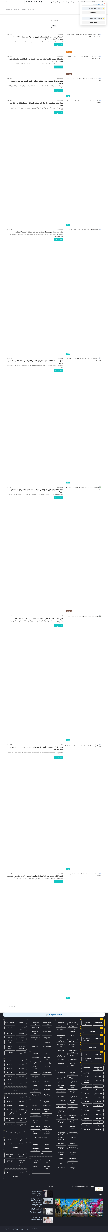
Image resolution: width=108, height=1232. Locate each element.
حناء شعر (61, 1158)
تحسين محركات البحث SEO (86, 1039)
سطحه (35, 1102)
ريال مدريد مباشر (47, 1063)
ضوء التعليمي (98, 1054)
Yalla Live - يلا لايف (9, 1042)
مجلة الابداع (86, 1101)
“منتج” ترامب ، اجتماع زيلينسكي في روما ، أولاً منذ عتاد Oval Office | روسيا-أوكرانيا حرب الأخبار (37, 38)
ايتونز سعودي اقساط (72, 1086)
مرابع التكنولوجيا (87, 1073)
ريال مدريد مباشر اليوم (47, 1162)
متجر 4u (72, 1110)
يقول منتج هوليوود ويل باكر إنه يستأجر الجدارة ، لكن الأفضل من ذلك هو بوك (36, 104)
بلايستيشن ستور (72, 1147)
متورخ (98, 1097)
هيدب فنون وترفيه (72, 1064)
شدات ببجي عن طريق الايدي (61, 1111)
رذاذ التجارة (86, 1114)
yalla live (41, 1172)
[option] (79, 1208)
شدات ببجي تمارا (61, 1072)
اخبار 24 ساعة (61, 1060)
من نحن (41, 1229)
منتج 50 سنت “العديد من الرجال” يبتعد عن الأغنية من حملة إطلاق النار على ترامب (35, 362)
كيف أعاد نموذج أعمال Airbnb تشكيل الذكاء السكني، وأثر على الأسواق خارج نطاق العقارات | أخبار (36, 1202)
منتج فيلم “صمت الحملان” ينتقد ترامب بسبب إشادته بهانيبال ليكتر (39, 618)
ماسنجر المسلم (92, 1047)
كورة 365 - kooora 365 (21, 1053)
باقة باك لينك (98, 1038)
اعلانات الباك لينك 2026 (61, 1046)
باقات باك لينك (61, 1026)
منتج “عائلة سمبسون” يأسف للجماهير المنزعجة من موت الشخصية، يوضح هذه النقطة (36, 748)
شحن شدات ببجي (73, 1132)
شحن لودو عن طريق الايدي (61, 1139)
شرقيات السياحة (87, 1126)
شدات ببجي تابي (61, 1078)
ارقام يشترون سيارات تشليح (47, 1133)
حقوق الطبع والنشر (59, 2)
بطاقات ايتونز (61, 1143)
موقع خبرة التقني (98, 1094)
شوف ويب (86, 1077)
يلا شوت (47, 1053)
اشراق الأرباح (87, 1130)
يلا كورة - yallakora (9, 1047)
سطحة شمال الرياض (47, 1110)
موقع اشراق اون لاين (87, 1059)
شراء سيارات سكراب (35, 1121)
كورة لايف (21, 1065)
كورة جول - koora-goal (21, 1029)
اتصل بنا (52, 2)
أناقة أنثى (86, 1094)
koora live (9, 1033)
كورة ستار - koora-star (9, 1023)
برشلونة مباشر (35, 1057)
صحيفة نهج (98, 1090)
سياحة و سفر (9, 9)
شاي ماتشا (72, 1168)
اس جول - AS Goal (10, 1053)
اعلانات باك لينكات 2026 (15, 1133)
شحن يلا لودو (72, 1138)
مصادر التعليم (61, 1050)
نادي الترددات (98, 1105)
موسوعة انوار (98, 1130)
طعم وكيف (98, 1118)
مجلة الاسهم (98, 1080)
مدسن (86, 1097)
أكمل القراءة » (58, 45)
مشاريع (35, 1043)
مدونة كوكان (87, 1086)
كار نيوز (86, 1090)
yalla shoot (35, 1053)
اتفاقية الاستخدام (34, 1229)
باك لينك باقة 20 (35, 1028)
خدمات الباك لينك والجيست (47, 1023)
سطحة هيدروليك (35, 1106)
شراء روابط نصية (72, 1026)
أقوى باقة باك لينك (35, 1032)
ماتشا (61, 1164)
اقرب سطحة (35, 1115)
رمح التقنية (98, 1114)
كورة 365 (47, 1144)
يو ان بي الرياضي (61, 1056)
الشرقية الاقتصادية (86, 1081)
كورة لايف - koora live (21, 1114)
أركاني (98, 1122)
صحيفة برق (86, 1054)
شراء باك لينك (72, 1022)
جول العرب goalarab (46, 1149)
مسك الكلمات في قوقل (98, 1068)
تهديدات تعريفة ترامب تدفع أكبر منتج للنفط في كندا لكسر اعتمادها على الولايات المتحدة (36, 60)
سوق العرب (47, 1028)
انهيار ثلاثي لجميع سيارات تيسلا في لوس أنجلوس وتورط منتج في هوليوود (35, 876)
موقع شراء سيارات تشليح (35, 1127)
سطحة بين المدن (47, 1106)
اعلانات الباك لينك (61, 1030)
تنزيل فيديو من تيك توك (21, 1155)
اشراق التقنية (86, 1067)
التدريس (73, 1035)
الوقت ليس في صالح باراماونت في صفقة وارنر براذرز (36, 1193)
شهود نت (86, 1118)
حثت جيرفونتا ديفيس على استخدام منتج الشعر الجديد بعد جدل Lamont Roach (37, 82)
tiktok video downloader (10, 1161)
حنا (72, 1164)
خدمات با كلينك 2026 (46, 1038)
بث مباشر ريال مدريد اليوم (35, 1149)
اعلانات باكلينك (35, 1046)
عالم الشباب (92, 1031)
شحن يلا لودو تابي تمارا (61, 1116)
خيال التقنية (98, 1077)
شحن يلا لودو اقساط (61, 1086)
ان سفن (98, 1073)
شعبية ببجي (72, 1143)
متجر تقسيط (61, 1097)
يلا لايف (41, 1154)
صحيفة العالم (61, 1063)
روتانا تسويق (98, 1101)
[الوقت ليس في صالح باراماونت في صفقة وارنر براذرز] (48, 1193)
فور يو (61, 1126)
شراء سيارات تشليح (47, 1127)
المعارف (98, 1111)
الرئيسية (55, 20)
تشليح (46, 1121)
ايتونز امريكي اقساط (61, 1122)
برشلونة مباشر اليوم (35, 1162)
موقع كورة (15, 1091)
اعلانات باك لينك (47, 1046)
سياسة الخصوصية (70, 2)
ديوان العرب (47, 1043)
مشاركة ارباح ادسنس (87, 1023)
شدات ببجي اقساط (72, 1073)
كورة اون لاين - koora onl (21, 1047)
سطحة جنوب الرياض (47, 1116)
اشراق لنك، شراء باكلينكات (72, 1031)
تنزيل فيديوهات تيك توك (21, 1161)
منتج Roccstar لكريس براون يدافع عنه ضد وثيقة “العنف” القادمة (39, 231)
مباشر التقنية (87, 1122)
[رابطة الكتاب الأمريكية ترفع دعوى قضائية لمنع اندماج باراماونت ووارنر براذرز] (48, 1211)
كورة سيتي (35, 1144)
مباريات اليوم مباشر (47, 1058)
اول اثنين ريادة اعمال (98, 1023)
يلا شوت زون (21, 1144)
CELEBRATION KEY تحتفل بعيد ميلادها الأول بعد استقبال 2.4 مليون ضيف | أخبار (81, 1214)
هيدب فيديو (87, 1111)
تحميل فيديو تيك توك (10, 1155)
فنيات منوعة (31, 9)
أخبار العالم (16, 9)
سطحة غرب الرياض (35, 1109)
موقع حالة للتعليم (72, 1060)
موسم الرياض (61, 1041)
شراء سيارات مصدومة (35, 1133)
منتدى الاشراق (72, 1041)
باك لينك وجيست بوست (73, 1051)
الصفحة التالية (12, 1006)
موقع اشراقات (98, 1058)
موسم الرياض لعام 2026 (72, 1046)
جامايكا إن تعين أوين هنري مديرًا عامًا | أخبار (36, 1218)
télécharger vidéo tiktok (15, 1166)
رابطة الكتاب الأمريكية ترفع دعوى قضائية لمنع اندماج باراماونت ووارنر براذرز (36, 1212)
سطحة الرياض (47, 1102)
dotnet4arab (59, 34)
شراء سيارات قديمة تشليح (41, 1137)
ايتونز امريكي (61, 1082)
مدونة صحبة (98, 1126)
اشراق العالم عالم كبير (61, 1036)
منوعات (24, 9)
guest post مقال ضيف (35, 1023)
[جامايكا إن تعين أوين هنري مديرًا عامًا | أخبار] (48, 1220)
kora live (10, 1061)
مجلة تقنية (72, 1056)
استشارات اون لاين (86, 1106)
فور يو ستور (61, 1106)
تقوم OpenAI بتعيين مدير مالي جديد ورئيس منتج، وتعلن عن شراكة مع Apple (37, 491)
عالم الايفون (98, 1086)
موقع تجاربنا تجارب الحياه (35, 1038)
